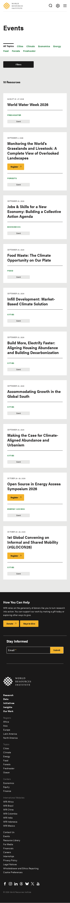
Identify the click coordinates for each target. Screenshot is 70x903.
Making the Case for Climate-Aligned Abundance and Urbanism (32, 440)
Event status (9, 74)
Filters (18, 64)
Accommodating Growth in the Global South (34, 394)
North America (10, 737)
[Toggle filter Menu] (58, 6)
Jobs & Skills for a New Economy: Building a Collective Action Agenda (34, 211)
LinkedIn (16, 883)
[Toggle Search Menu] (50, 6)
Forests (12, 178)
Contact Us (8, 832)
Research (8, 695)
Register (14, 166)
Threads (21, 883)
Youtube (38, 883)
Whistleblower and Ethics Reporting (20, 868)
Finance (7, 790)
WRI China (8, 809)
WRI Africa (8, 801)
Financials (8, 848)
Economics (14, 226)
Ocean (6, 772)
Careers (7, 852)
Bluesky (27, 883)
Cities (10, 314)
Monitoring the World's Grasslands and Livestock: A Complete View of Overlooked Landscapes (33, 151)
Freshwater (14, 115)
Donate (10, 623)
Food (10, 270)
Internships (8, 856)
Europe (6, 729)
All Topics (8, 46)
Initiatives (8, 703)
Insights (7, 707)
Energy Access (16, 508)
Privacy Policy (10, 860)
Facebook (5, 883)
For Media (8, 844)
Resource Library (11, 840)
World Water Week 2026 (27, 104)
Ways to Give (29, 623)
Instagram (10, 883)
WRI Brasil (8, 805)
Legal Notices (10, 864)
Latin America (10, 733)
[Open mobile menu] (65, 5)
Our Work (8, 711)
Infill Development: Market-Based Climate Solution (31, 301)
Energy (6, 756)
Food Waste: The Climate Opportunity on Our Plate (29, 257)
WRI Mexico (9, 825)
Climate (7, 752)
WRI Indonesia (10, 821)
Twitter (32, 883)
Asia (5, 725)
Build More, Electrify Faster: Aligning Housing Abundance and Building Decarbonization (33, 347)
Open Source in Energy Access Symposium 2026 (34, 486)
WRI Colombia (10, 813)
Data (5, 699)
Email (11, 650)
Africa (6, 721)
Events (6, 836)
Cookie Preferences (12, 872)
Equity (6, 786)
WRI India (8, 817)
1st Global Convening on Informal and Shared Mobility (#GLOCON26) (32, 542)
